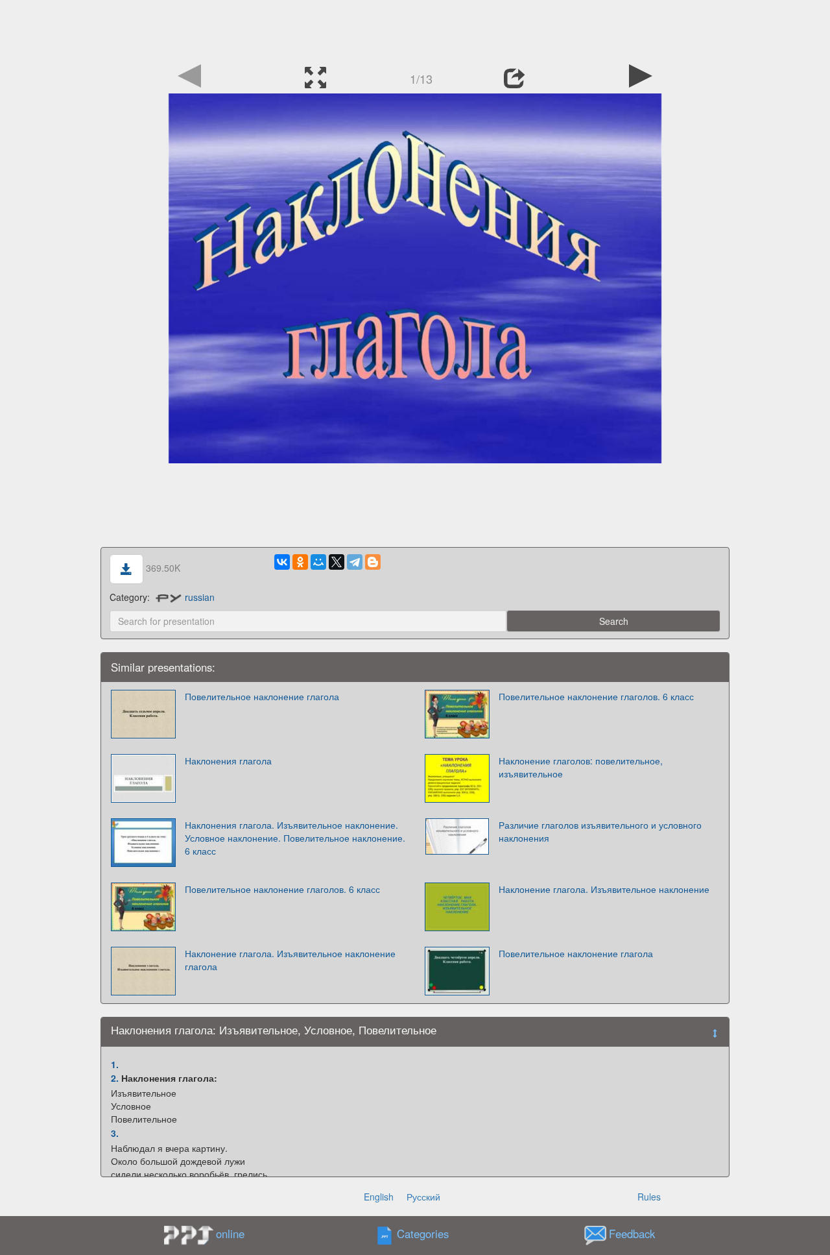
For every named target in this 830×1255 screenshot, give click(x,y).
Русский (423, 1196)
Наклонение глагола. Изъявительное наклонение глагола (290, 960)
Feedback (632, 1234)
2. (115, 1077)
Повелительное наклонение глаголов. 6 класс (596, 696)
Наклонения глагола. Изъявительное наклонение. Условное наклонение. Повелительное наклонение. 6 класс (295, 837)
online (230, 1233)
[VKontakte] (282, 562)
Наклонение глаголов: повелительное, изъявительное (581, 767)
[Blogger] (373, 562)
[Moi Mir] (318, 562)
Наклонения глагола (228, 760)
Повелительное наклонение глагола (262, 696)
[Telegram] (354, 562)
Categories (423, 1234)
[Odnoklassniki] (300, 562)
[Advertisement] (415, 29)
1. (115, 1064)
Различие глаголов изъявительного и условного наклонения (600, 831)
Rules (649, 1196)
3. (115, 1133)
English (379, 1196)
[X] (336, 562)
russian (200, 597)
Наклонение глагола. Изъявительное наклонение (604, 889)
